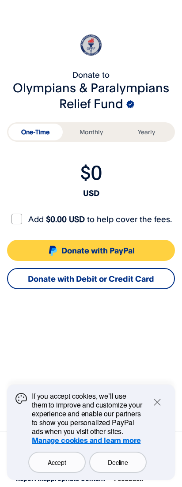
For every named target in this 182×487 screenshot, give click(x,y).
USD (91, 193)
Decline (118, 462)
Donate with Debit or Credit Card (91, 278)
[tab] (35, 132)
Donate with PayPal (98, 250)
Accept (57, 462)
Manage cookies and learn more (86, 440)
